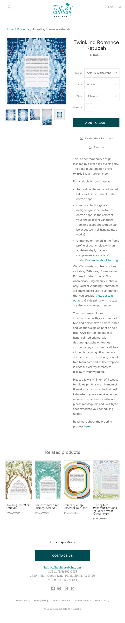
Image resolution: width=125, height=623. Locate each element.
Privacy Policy (41, 600)
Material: (78, 73)
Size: (80, 84)
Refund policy (102, 600)
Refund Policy (23, 600)
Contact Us (62, 555)
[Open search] (9, 7)
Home (10, 29)
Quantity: (78, 107)
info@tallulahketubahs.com (62, 567)
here (87, 426)
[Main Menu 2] (4, 7)
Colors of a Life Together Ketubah (75, 506)
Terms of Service (61, 600)
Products (23, 29)
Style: (80, 96)
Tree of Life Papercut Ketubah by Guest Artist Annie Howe (105, 509)
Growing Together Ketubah (17, 506)
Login (111, 7)
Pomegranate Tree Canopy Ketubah (47, 506)
